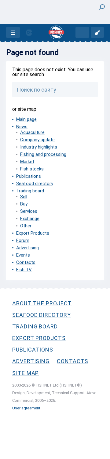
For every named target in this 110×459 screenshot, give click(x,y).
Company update (37, 139)
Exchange (29, 218)
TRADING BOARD (35, 326)
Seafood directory (34, 183)
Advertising (27, 248)
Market (27, 161)
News (22, 126)
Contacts (25, 262)
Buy (24, 204)
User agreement (26, 408)
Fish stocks (32, 169)
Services (28, 211)
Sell (23, 196)
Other (25, 226)
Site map (25, 373)
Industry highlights (38, 147)
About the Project (42, 303)
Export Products (32, 233)
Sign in (97, 32)
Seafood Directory (41, 315)
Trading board (30, 191)
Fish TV (24, 269)
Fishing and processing (43, 154)
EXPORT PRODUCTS (39, 338)
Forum (22, 240)
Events (23, 255)
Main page (26, 119)
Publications (28, 176)
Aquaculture (32, 132)
